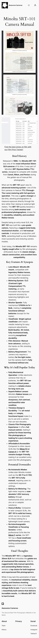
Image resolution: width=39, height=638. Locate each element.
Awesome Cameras (15, 5)
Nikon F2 (23, 449)
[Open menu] (29, 5)
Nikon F (11, 535)
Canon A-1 (13, 452)
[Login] (35, 5)
